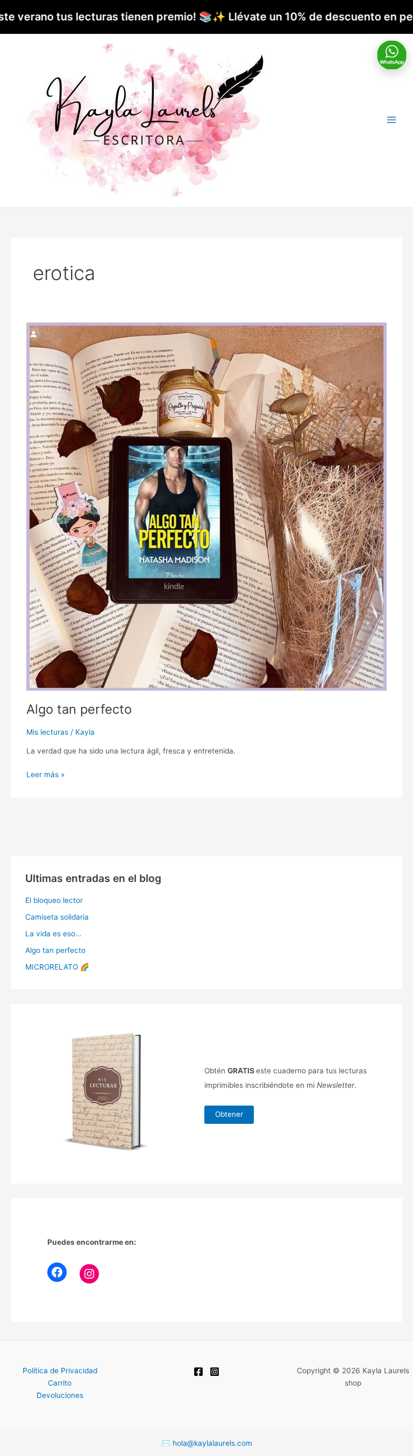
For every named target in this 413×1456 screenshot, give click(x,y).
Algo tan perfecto (79, 709)
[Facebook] (57, 1272)
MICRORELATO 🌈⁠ (57, 967)
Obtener (229, 1114)
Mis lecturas (47, 732)
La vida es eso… (53, 933)
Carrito (60, 1383)
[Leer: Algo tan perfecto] (206, 505)
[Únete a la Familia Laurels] (392, 55)
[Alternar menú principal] (391, 120)
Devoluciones (60, 1395)
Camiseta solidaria (57, 917)
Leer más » (45, 774)
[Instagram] (89, 1273)
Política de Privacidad (60, 1370)
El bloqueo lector (54, 900)
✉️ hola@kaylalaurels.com (206, 1443)
